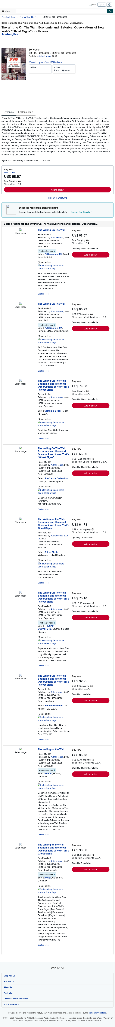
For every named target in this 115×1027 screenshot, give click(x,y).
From (62, 69)
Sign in (102, 4)
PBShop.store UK (53, 327)
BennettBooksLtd (53, 705)
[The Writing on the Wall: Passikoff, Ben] (20, 749)
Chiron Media (51, 552)
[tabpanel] (56, 139)
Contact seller (43, 293)
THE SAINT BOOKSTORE (47, 627)
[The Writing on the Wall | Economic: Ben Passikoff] (20, 844)
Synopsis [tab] (9, 112)
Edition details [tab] (25, 112)
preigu (47, 877)
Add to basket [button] (57, 189)
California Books (53, 410)
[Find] (110, 11)
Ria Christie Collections (56, 478)
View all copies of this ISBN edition (45, 62)
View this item (9, 172)
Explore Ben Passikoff (81, 211)
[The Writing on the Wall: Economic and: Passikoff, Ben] (20, 519)
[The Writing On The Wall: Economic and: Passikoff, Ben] (20, 380)
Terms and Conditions (97, 1012)
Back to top (57, 967)
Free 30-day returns (57, 197)
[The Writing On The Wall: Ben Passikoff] (20, 229)
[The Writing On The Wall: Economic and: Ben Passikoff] (20, 592)
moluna (48, 773)
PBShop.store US (53, 253)
